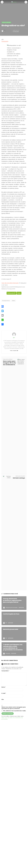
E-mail (3, 693)
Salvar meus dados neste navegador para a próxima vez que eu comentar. (13, 707)
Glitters (13, 300)
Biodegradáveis (6, 300)
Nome (3, 687)
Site (2, 699)
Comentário (5, 671)
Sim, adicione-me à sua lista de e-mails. (14, 710)
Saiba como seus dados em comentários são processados (12, 718)
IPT (5, 31)
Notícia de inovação (6, 22)
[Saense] (14, 2)
